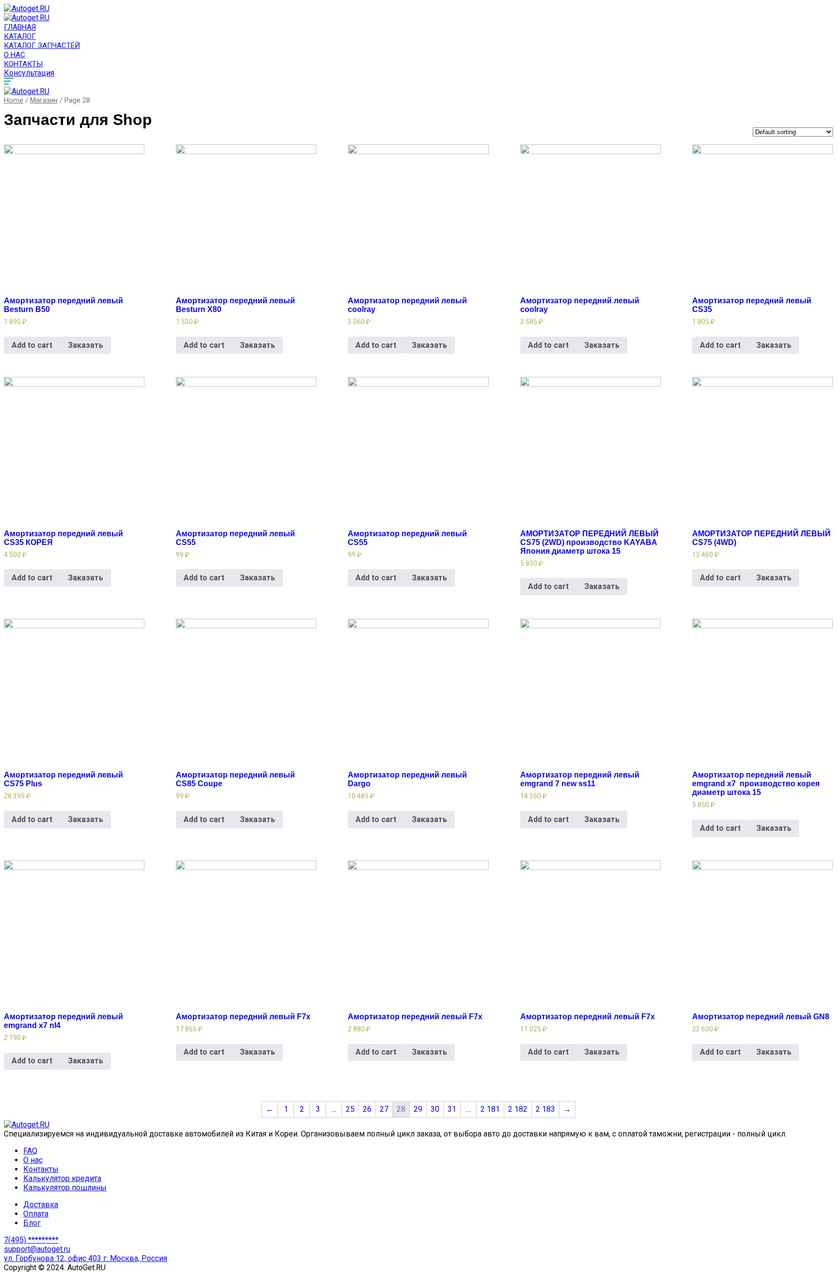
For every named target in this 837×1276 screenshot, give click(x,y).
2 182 (517, 1109)
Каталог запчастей (42, 45)
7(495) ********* (31, 1240)
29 (418, 1109)
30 (435, 1109)
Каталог (20, 36)
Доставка (40, 1204)
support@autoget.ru (37, 1249)
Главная (20, 27)
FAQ (30, 1150)
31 (452, 1109)
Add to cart (32, 345)
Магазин (44, 100)
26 (367, 1109)
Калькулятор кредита (62, 1178)
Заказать (85, 345)
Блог (32, 1223)
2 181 (490, 1109)
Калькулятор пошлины (65, 1187)
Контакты (23, 64)
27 (384, 1109)
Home (13, 100)
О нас (14, 54)
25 (350, 1109)
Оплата (35, 1213)
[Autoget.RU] (26, 8)
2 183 (545, 1109)
